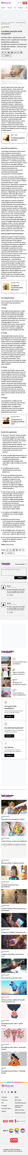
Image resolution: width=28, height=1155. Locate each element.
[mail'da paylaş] (18, 52)
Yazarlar (3, 7)
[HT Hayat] (14, 1086)
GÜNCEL (4, 1111)
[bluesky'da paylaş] (8, 52)
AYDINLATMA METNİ (20, 1113)
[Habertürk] (5, 1121)
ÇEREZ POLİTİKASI (19, 1110)
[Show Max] (22, 1130)
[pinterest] (15, 1092)
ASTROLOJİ (5, 1100)
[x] (5, 1092)
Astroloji (10, 7)
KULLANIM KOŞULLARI (20, 1103)
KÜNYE (16, 1097)
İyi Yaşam (20, 7)
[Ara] (18, 3)
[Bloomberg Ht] (22, 1121)
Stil (15, 7)
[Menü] (21, 3)
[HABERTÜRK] (24, 3)
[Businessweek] (5, 1130)
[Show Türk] (17, 1130)
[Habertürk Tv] (11, 1121)
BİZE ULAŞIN (18, 1100)
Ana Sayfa (3, 22)
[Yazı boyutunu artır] (2, 55)
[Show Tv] (11, 1130)
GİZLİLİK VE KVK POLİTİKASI (19, 1106)
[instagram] (8, 1092)
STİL (3, 1103)
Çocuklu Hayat (11, 22)
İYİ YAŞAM (4, 1106)
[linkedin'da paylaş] (12, 52)
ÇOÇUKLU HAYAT (6, 1108)
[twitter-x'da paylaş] (5, 52)
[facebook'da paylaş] (2, 52)
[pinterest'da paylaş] (21, 52)
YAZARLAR (4, 1097)
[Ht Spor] (17, 1121)
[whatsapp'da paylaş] (15, 52)
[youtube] (12, 1092)
